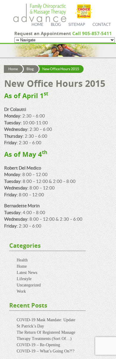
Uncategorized (29, 285)
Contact (102, 25)
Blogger (111, 21)
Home (37, 25)
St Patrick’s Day (30, 326)
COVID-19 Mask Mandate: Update (46, 320)
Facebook (111, 11)
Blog (56, 25)
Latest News (27, 272)
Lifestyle (24, 279)
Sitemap (76, 25)
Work (21, 291)
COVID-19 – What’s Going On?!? (45, 351)
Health (22, 260)
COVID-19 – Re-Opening (38, 345)
